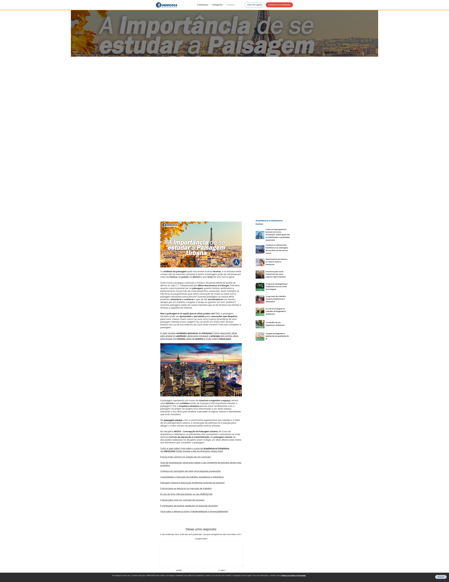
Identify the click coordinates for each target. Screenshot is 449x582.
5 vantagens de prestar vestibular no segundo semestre (189, 505)
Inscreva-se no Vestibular (279, 5)
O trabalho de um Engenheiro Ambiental (275, 323)
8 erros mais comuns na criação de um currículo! (185, 457)
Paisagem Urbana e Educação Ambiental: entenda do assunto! (192, 482)
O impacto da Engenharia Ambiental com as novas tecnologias (277, 287)
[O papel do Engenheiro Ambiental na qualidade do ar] (261, 336)
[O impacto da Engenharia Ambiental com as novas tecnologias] (261, 287)
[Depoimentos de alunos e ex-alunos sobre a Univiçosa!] (261, 262)
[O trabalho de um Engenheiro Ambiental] (261, 324)
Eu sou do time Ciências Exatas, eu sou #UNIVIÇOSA (186, 494)
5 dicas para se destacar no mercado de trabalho (186, 488)
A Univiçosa (202, 5)
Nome (179, 570)
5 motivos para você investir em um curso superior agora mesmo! (276, 274)
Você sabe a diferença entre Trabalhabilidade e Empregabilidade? (194, 511)
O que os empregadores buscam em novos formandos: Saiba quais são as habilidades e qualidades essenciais (278, 234)
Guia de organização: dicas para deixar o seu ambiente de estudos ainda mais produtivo (200, 464)
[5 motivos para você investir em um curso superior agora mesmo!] (261, 274)
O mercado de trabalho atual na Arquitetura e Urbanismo (276, 299)
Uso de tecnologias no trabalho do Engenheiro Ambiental (276, 311)
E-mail (222, 570)
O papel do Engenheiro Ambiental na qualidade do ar (277, 336)
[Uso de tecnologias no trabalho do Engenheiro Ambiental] (261, 311)
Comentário (201, 538)
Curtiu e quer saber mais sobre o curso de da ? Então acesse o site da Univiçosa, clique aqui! (194, 450)
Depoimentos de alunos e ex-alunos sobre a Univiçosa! (277, 262)
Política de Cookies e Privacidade (293, 575)
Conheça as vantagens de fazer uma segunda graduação (190, 471)
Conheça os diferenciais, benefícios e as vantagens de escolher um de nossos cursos (277, 249)
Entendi (441, 577)
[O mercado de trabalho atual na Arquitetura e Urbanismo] (261, 299)
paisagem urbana (173, 420)
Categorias (217, 5)
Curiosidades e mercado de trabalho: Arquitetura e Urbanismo (192, 477)
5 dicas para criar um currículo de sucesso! (182, 500)
